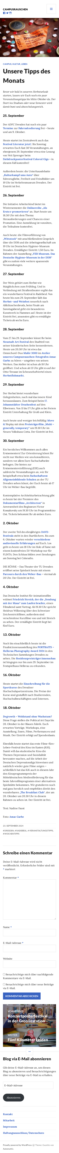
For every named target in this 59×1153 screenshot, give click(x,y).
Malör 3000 (30, 353)
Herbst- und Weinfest (16, 301)
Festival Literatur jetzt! (17, 144)
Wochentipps (11, 833)
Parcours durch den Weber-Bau (22, 574)
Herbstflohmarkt (13, 375)
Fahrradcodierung (29, 128)
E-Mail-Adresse (13, 942)
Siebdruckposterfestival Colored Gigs (26, 159)
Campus (7, 64)
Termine (8, 128)
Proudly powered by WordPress (17, 1145)
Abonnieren (13, 1097)
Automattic (8, 1149)
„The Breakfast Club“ (32, 792)
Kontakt (8, 1114)
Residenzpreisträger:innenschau (36, 658)
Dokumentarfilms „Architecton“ (22, 502)
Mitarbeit (9, 1120)
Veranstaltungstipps (41, 830)
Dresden (9, 830)
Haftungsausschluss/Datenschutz (23, 1132)
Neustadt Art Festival (16, 341)
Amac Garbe (16, 816)
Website (7, 958)
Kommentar (11, 877)
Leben (24, 64)
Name (7, 927)
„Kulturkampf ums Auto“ (18, 175)
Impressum (10, 1126)
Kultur (16, 64)
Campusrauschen (15, 9)
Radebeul (21, 830)
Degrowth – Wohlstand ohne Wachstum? (27, 716)
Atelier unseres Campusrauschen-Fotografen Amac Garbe (29, 356)
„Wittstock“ (10, 238)
